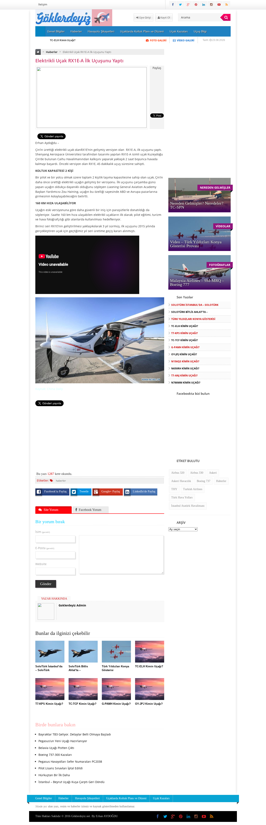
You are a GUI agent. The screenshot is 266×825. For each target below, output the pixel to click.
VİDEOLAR (223, 226)
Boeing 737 (203, 481)
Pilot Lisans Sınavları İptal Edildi (60, 768)
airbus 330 (196, 472)
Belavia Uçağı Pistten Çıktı (56, 748)
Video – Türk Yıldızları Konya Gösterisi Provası (196, 244)
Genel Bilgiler (56, 31)
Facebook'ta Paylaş (55, 491)
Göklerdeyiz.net (80, 816)
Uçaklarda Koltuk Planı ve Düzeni (142, 31)
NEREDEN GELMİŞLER (215, 187)
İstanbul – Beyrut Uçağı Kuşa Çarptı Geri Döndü (71, 782)
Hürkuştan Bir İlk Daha (54, 775)
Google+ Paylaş (111, 491)
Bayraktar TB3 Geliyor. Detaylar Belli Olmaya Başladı (74, 734)
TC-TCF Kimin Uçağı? (184, 340)
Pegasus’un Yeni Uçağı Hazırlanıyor (62, 741)
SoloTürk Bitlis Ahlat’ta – (189, 312)
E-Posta (44, 548)
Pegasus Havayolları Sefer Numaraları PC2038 (70, 762)
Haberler (76, 31)
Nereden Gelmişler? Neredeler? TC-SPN (196, 205)
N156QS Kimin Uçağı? (185, 361)
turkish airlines (192, 489)
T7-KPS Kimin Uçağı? (184, 333)
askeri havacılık (181, 481)
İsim (42, 532)
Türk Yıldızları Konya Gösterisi (193, 319)
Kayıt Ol (165, 17)
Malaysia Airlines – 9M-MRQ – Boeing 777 (197, 282)
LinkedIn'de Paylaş (144, 491)
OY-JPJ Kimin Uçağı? (184, 354)
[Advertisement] (99, 437)
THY (174, 489)
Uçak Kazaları (179, 31)
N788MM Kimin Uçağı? (185, 382)
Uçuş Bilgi (200, 31)
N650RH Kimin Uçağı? (185, 368)
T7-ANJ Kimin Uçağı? (184, 375)
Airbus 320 (177, 472)
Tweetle (84, 491)
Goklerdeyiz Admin (72, 605)
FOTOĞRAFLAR (219, 265)
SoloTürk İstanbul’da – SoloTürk (194, 305)
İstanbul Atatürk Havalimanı (187, 505)
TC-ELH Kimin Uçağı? (62, 40)
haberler (61, 480)
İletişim (42, 4)
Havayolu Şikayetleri (101, 31)
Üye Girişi (145, 17)
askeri (213, 472)
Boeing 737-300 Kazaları (55, 755)
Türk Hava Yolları (182, 497)
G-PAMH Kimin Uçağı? (185, 347)
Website (41, 564)
